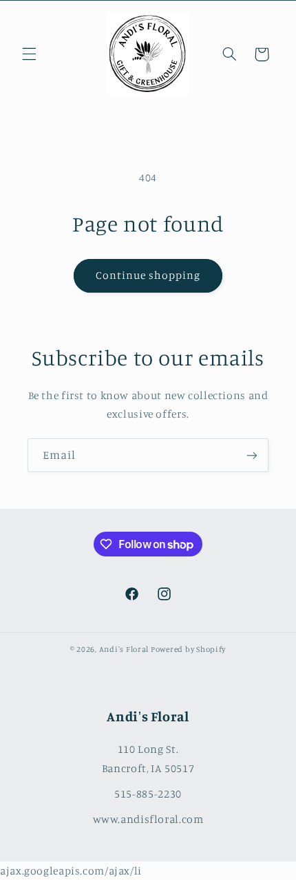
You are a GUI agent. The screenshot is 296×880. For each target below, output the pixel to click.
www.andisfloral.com (148, 819)
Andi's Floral (124, 649)
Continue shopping (148, 275)
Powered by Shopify (188, 649)
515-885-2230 (148, 793)
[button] (29, 54)
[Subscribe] (252, 455)
